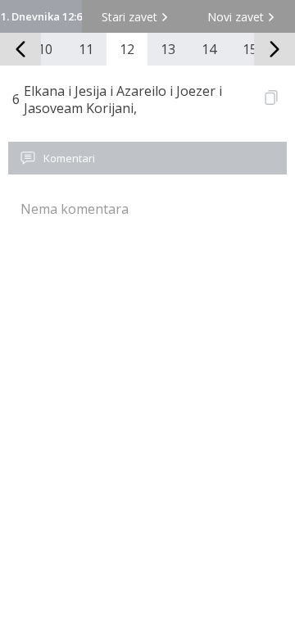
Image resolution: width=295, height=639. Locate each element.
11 (86, 49)
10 (45, 49)
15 (250, 49)
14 (209, 49)
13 (168, 49)
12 (127, 49)
